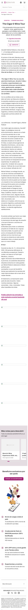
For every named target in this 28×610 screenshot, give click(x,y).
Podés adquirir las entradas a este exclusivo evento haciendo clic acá (12, 297)
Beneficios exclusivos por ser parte (13, 472)
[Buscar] (2, 2)
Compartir (15, 44)
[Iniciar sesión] (20, 2)
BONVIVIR (3, 12)
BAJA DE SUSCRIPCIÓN (16, 607)
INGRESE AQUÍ (16, 605)
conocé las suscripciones (13, 478)
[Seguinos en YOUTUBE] (15, 593)
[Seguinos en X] (12, 593)
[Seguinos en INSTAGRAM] (19, 593)
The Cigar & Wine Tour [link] (6, 14)
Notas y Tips (11, 12)
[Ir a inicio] (9, 2)
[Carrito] (24, 2)
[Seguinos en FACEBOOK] (8, 593)
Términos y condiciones (20, 603)
